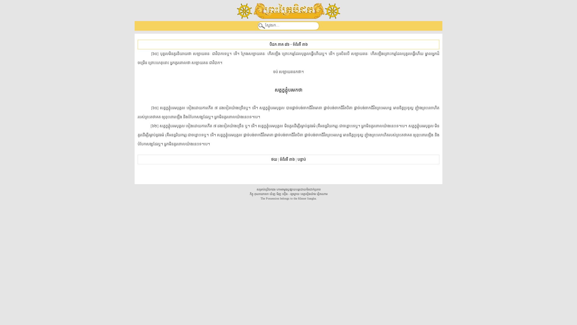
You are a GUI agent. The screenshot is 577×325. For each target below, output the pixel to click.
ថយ (274, 159)
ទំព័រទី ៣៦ (300, 44)
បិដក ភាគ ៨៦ (279, 44)
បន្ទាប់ (302, 159)
